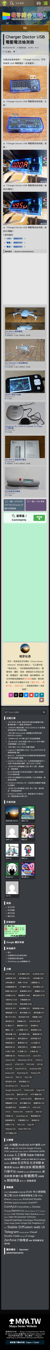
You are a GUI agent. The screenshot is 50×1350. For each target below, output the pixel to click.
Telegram (11, 1231)
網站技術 (36, 995)
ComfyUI (10, 1206)
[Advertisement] (25, 279)
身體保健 (8, 1043)
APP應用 (9, 1099)
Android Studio (32, 1199)
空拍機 (33, 1025)
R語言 (7, 1116)
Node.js (34, 1073)
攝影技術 (38, 1099)
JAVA (35, 1107)
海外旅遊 (22, 978)
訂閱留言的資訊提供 (15, 958)
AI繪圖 (33, 1047)
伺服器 (34, 1017)
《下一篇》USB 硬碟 (35, 501)
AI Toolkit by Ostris (17, 1199)
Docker (36, 1206)
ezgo (7, 1064)
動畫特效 (37, 1103)
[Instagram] (11, 695)
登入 (9, 952)
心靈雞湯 (33, 982)
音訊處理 (8, 1107)
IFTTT (37, 1211)
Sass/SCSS (19, 1068)
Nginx (6, 1217)
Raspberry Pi (38, 1223)
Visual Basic (20, 1116)
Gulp (29, 1124)
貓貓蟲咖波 (38, 1240)
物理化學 (21, 1047)
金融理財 (8, 978)
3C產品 (8, 51)
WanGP (22, 1236)
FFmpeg (7, 1211)
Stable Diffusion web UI (26, 1227)
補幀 (30, 1240)
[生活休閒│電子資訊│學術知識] (25, 19)
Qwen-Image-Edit (23, 1223)
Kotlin (28, 1112)
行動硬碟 (21, 1120)
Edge (39, 1090)
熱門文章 (11, 913)
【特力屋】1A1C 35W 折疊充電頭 (21, 747)
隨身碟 (34, 1120)
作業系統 (8, 1004)
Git (22, 1211)
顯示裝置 (23, 1013)
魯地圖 (7, 1243)
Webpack (9, 1129)
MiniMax (20, 1214)
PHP (28, 1064)
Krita (8, 1214)
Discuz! (23, 1086)
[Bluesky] (26, 695)
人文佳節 (33, 1043)
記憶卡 (8, 1124)
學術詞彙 (8, 1034)
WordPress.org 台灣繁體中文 (19, 961)
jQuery (7, 1073)
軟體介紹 (8, 991)
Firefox (27, 1090)
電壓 (8, 243)
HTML (17, 1064)
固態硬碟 (8, 1120)
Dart (37, 1112)
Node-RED (22, 1129)
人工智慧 (19, 1030)
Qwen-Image (9, 1223)
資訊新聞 (23, 1004)
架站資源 (22, 1081)
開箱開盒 (36, 1008)
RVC (5, 1227)
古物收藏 (8, 982)
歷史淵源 (21, 1038)
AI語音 (32, 1051)
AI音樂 (20, 1051)
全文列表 (11, 907)
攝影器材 (20, 1025)
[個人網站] (41, 700)
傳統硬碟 (34, 1116)
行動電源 (22, 1240)
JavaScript (33, 1068)
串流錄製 (22, 1107)
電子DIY (8, 1017)
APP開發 (9, 1133)
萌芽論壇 (39, 518)
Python (16, 1112)
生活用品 (36, 974)
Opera (7, 1094)
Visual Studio (24, 1232)
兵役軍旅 (36, 987)
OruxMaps (28, 1220)
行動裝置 (23, 1000)
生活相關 (21, 974)
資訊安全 (8, 1008)
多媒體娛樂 (9, 987)
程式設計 (22, 1017)
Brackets (23, 1203)
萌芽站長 (22, 48)
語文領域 (22, 1034)
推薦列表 (8, 1056)
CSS (7, 1068)
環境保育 (36, 1034)
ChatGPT (33, 1203)
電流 (8, 247)
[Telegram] (36, 695)
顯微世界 (8, 1047)
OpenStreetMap (13, 1220)
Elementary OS (24, 1060)
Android (24, 1099)
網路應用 (21, 995)
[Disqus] (25, 552)
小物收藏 (36, 978)
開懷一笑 (21, 982)
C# (6, 1112)
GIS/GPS (32, 1021)
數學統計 (21, 1043)
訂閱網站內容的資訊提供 (17, 955)
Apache (16, 1203)
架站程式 (8, 1081)
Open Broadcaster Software (22, 1217)
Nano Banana (31, 1214)
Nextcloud (42, 1214)
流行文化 (8, 974)
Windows (21, 1056)
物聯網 (19, 1021)
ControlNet (23, 1207)
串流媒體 (22, 1008)
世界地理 (33, 1038)
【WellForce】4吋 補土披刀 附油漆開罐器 (24, 738)
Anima (8, 1202)
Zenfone (10, 1239)
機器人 (8, 1030)
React (7, 1077)
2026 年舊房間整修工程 (24, 1195)
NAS (19, 1124)
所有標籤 (11, 910)
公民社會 (8, 1038)
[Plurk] (31, 695)
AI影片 (8, 1051)
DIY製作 (23, 987)
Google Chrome (11, 1090)
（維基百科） (18, 238)
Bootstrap (21, 1073)
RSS (17, 1077)
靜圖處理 (8, 1103)
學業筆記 (34, 1030)
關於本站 (11, 916)
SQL (26, 1077)
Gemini (16, 1210)
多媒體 (8, 995)
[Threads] (16, 695)
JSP (38, 1064)
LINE (13, 1214)
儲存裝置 (37, 1013)
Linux (35, 1056)
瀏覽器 (37, 991)
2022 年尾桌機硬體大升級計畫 (14, 1192)
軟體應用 (23, 991)
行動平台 (8, 1000)
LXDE (37, 1060)
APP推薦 (34, 1094)
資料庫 (8, 1021)
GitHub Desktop (30, 1211)
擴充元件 (20, 1094)
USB (9, 238)
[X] (21, 695)
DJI (31, 1207)
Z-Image (30, 1236)
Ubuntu (8, 1060)
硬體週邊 (8, 1013)
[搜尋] (44, 712)
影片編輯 (23, 1103)
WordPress (9, 1086)
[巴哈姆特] (41, 695)
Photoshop (39, 1220)
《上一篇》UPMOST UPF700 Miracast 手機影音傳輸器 (13, 504)
